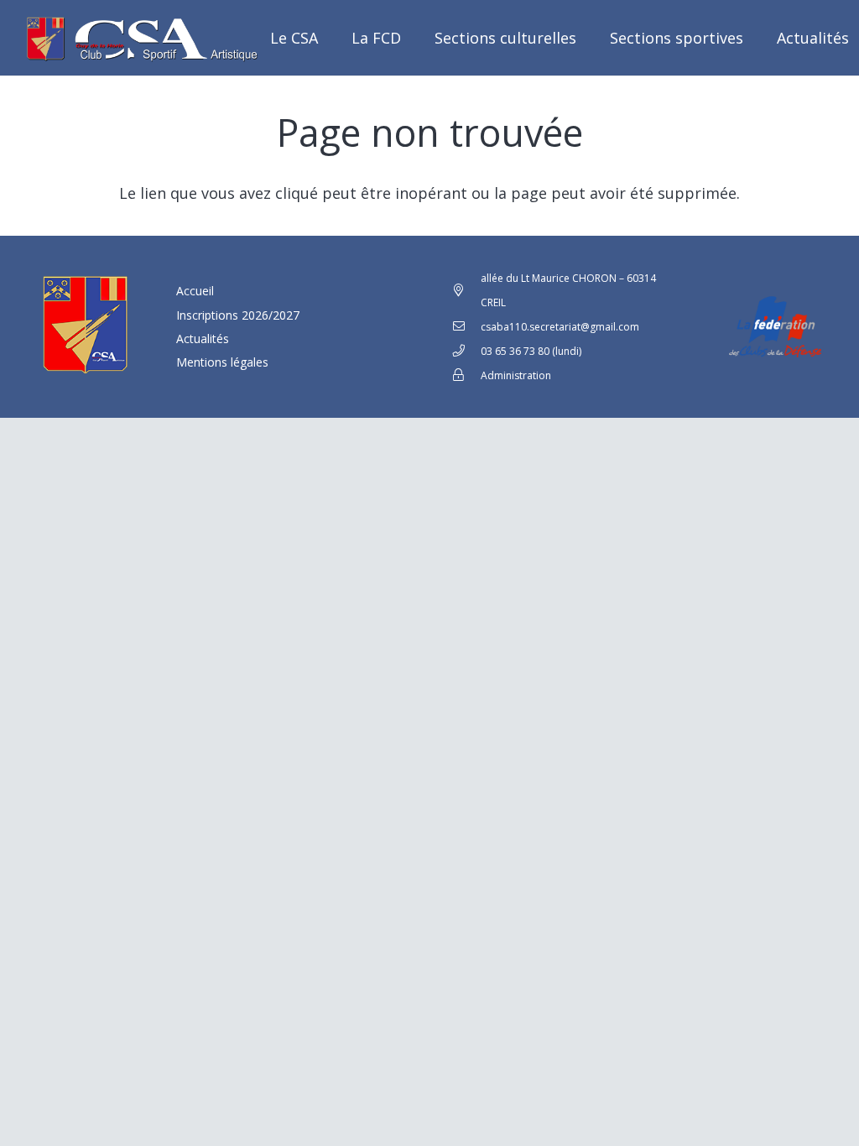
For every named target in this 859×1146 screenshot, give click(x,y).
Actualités (202, 338)
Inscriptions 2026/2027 (237, 315)
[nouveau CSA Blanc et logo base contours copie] (139, 37)
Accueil (195, 291)
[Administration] (466, 375)
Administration (516, 375)
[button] (590, 38)
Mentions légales (222, 362)
